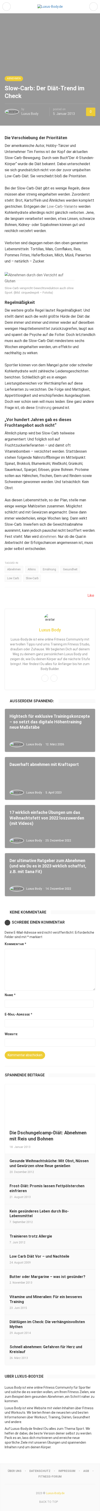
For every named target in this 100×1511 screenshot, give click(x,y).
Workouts (18, 1412)
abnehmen (48, 536)
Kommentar (15, 944)
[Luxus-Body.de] (50, 6)
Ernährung (43, 407)
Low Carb (13, 578)
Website (11, 1034)
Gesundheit (70, 569)
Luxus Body (29, 114)
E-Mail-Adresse (18, 1014)
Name (10, 995)
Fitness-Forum (50, 1476)
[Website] (53, 678)
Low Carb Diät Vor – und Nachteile (39, 1256)
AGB (86, 1471)
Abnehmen (14, 78)
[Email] (44, 678)
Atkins (32, 569)
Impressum (66, 1471)
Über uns (14, 1471)
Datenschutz (39, 1471)
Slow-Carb (32, 578)
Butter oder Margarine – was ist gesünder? (47, 1276)
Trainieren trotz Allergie (31, 1236)
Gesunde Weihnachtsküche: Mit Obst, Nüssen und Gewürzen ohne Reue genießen (49, 1163)
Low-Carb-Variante (62, 206)
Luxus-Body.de (55, 1493)
